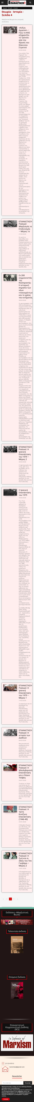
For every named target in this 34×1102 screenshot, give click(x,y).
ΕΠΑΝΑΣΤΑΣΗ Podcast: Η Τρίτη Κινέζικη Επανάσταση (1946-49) (25, 813)
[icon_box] (13, 1069)
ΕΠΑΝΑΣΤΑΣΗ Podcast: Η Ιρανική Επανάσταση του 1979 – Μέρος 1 (25, 691)
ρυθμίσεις (21, 1091)
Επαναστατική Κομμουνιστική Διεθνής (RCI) (17, 1027)
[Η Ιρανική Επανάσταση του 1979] (10, 492)
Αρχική (5, 8)
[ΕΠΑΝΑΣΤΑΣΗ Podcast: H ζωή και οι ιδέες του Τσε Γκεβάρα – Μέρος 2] (10, 855)
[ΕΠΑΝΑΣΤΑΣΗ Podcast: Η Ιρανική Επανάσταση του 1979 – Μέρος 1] (10, 687)
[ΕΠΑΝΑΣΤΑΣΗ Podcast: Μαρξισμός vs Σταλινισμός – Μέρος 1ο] (10, 223)
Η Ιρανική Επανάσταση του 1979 (25, 492)
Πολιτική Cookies (24, 1093)
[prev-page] (3, 899)
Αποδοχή (5, 1099)
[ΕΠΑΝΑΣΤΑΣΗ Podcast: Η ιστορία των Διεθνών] (10, 732)
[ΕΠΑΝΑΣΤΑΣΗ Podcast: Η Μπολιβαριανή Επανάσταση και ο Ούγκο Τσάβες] (10, 767)
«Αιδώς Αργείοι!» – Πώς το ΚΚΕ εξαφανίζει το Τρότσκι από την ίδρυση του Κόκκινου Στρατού (24, 38)
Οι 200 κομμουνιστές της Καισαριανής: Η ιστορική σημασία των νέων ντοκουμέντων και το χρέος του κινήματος (26, 286)
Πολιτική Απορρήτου (8, 1093)
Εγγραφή (28, 1083)
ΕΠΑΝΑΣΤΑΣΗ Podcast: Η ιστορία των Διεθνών (25, 734)
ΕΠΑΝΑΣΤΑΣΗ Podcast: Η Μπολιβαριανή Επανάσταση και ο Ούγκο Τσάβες (26, 771)
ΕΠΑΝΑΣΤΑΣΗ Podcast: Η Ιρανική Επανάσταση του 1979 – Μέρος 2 (25, 453)
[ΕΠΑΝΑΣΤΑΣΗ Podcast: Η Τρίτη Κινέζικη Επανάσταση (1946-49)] (10, 809)
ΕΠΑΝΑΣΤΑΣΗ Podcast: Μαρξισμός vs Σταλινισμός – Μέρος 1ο (25, 226)
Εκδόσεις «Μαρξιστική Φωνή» (17, 913)
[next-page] (17, 899)
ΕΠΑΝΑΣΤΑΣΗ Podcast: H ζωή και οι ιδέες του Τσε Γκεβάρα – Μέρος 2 (25, 859)
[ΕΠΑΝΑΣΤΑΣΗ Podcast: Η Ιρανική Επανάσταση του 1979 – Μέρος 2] (10, 449)
